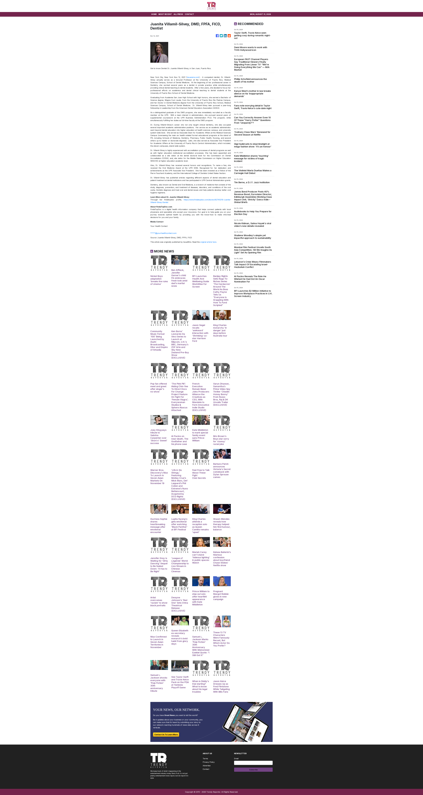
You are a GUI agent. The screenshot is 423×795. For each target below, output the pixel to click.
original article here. (208, 242)
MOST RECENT (165, 14)
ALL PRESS (178, 14)
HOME (154, 14)
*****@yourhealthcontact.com (163, 233)
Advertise (207, 765)
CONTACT (189, 14)
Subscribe (253, 770)
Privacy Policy (209, 762)
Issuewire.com (193, 77)
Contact (206, 769)
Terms (205, 758)
